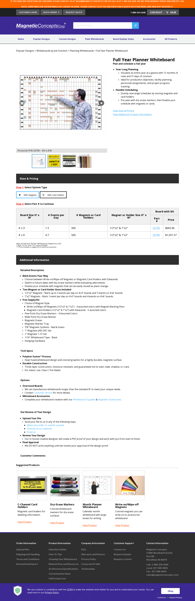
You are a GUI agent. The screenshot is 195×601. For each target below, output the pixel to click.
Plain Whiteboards (94, 39)
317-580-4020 (160, 568)
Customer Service (43, 392)
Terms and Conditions (27, 559)
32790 (156, 235)
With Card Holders (55, 195)
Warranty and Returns (93, 554)
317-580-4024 (159, 571)
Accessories (149, 39)
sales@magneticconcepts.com (162, 574)
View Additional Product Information (132, 114)
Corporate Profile (90, 564)
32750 (156, 228)
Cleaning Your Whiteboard (63, 559)
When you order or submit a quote (45, 425)
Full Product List (57, 578)
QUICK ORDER (50, 12)
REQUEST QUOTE (74, 12)
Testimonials (88, 568)
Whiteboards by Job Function (51, 50)
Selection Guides (57, 549)
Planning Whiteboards (82, 50)
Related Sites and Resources (64, 564)
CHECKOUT (163, 12)
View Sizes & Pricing (123, 111)
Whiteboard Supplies (84, 399)
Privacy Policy (88, 559)
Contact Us (120, 549)
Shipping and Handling (28, 554)
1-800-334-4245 (138, 12)
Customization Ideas (60, 573)
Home (21, 39)
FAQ (83, 549)
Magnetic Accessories (109, 399)
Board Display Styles (123, 39)
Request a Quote (123, 559)
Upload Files (22, 549)
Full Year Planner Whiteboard (112, 50)
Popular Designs (41, 39)
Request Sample (122, 554)
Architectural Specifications (63, 568)
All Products (171, 39)
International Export (27, 564)
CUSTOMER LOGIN (28, 12)
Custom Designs (67, 39)
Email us (31, 432)
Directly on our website (39, 428)
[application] (97, 592)
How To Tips (55, 554)
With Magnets (30, 195)
